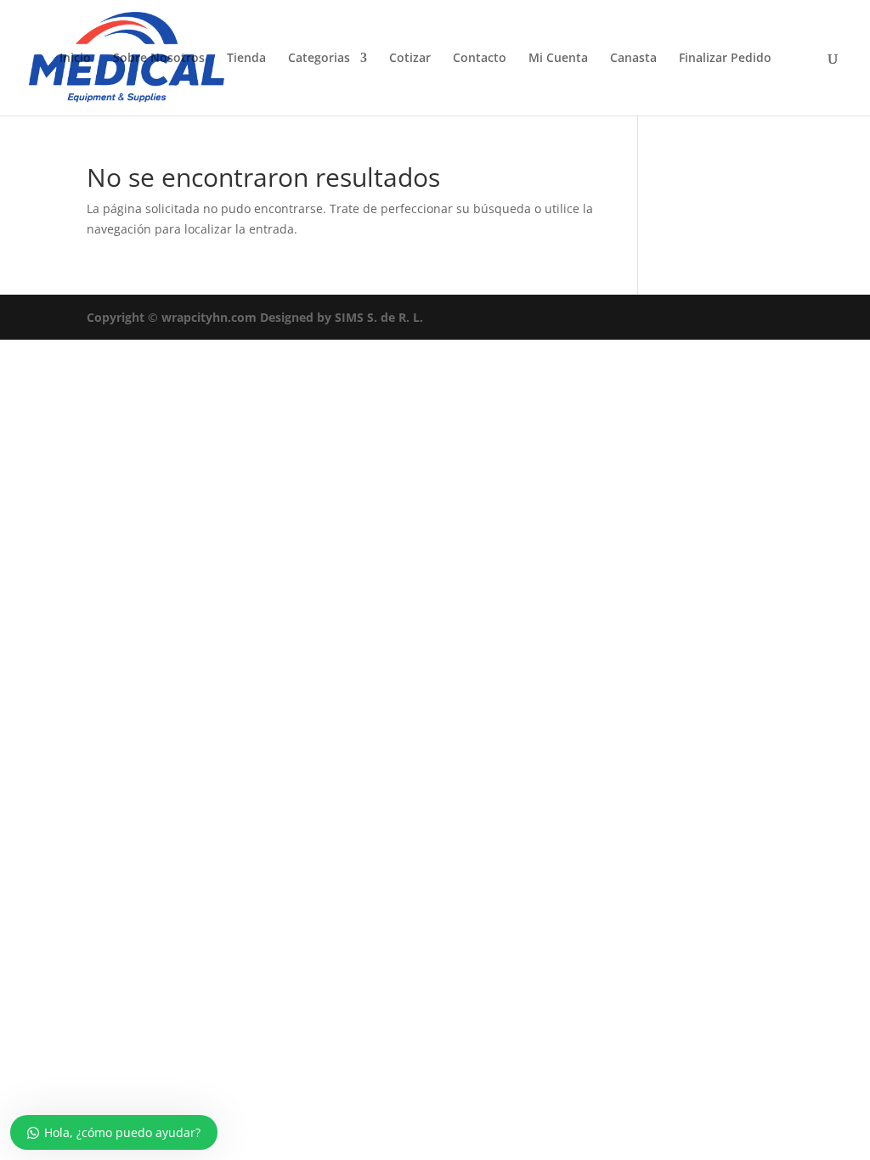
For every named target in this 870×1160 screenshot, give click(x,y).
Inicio (75, 58)
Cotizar (410, 58)
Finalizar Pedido (725, 58)
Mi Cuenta (558, 58)
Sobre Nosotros (159, 58)
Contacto (479, 58)
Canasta (633, 58)
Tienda (246, 58)
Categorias (319, 58)
